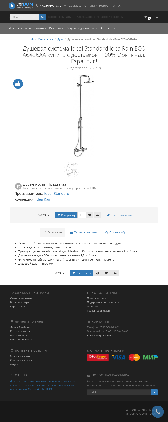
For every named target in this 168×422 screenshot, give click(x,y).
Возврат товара (19, 302)
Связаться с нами (21, 298)
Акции (14, 364)
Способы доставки (21, 360)
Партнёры (93, 306)
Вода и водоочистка (81, 28)
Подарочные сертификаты (103, 302)
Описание (54, 232)
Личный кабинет (20, 327)
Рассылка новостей (22, 339)
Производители (96, 298)
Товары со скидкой (98, 310)
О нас (117, 5)
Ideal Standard (56, 193)
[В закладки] (89, 215)
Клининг (55, 28)
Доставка (75, 5)
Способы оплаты (20, 356)
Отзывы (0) (117, 232)
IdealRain (43, 199)
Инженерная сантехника (27, 28)
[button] (147, 17)
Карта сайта (17, 306)
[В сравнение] (97, 215)
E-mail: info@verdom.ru (100, 335)
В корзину (67, 215)
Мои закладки (18, 335)
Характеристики (85, 232)
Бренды (110, 28)
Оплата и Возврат (97, 5)
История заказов (20, 331)
